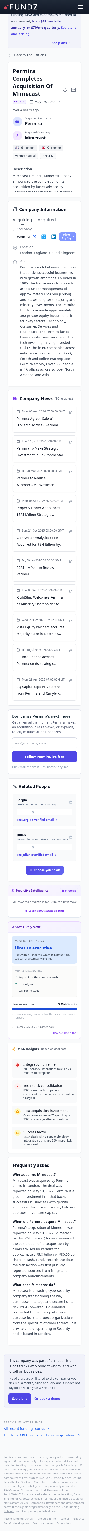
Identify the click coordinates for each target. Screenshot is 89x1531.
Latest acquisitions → (63, 1435)
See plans (19, 1398)
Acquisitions (64, 1523)
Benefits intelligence (16, 1523)
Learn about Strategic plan (46, 910)
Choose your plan (47, 870)
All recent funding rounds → (26, 1428)
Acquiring (22, 220)
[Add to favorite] (65, 90)
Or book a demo (47, 1398)
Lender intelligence (72, 1518)
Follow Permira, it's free (44, 756)
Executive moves (43, 1523)
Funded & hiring (46, 1518)
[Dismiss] (75, 43)
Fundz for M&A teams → (23, 1435)
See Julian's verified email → (36, 855)
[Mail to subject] (73, 90)
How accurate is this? (65, 1033)
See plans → (61, 43)
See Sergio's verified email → (37, 820)
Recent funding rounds (18, 1518)
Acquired (47, 220)
